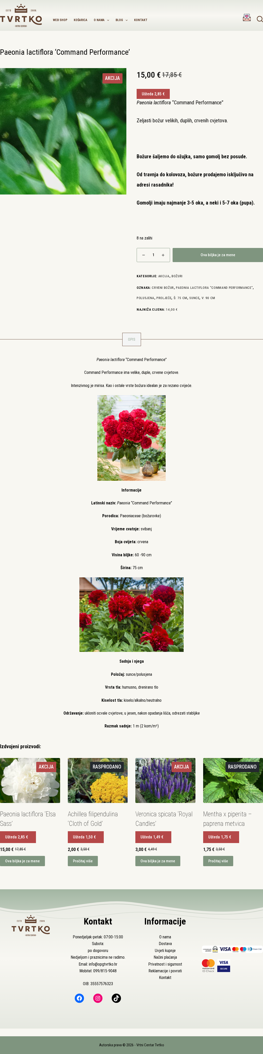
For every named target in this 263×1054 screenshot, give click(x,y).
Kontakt (140, 20)
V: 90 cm (208, 298)
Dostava (165, 943)
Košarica (80, 20)
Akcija (164, 276)
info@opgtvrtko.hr (103, 964)
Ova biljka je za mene (218, 255)
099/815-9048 (105, 970)
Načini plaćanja (165, 957)
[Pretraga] (260, 19)
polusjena (145, 298)
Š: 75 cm (180, 298)
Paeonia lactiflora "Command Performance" (214, 288)
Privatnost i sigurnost (165, 964)
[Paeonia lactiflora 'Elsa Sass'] (30, 780)
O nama (99, 20)
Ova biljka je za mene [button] (22, 861)
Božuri (177, 276)
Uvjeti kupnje (165, 950)
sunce (194, 298)
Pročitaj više (83, 861)
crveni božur (163, 288)
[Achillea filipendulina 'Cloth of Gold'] (98, 780)
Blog (119, 20)
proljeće (163, 298)
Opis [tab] (131, 339)
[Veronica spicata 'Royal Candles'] (165, 780)
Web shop (60, 20)
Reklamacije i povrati (165, 970)
